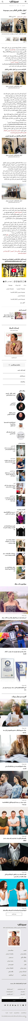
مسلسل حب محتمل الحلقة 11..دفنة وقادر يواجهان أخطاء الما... (10, 474)
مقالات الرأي (22, 391)
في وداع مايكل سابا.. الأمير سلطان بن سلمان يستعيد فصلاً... (9, 487)
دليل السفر (23, 975)
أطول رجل (22, 303)
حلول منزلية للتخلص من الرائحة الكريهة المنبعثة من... (10, 569)
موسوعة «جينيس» (21, 289)
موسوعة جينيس (10, 289)
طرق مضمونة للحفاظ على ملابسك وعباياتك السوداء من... (9, 527)
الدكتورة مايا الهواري (11, 414)
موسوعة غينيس (21, 296)
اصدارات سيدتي (22, 971)
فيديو (25, 950)
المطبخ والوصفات (9, 991)
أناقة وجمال (23, 994)
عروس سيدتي (23, 968)
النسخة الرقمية (14, 357)
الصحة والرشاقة (9, 989)
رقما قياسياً (12, 50)
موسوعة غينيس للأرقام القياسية (18, 299)
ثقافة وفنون (13, 446)
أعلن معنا (11, 1012)
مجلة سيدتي (10, 950)
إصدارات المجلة (14, 328)
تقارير (25, 964)
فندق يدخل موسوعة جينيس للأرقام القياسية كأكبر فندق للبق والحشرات (15, 132)
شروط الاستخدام (23, 1012)
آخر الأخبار (11, 975)
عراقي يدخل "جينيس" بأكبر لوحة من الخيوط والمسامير (14, 252)
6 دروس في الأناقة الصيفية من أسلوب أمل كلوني (9, 513)
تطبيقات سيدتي (9, 968)
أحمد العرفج (13, 426)
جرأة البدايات (22, 382)
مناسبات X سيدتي (9, 954)
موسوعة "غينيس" (14, 62)
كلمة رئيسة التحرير (15, 365)
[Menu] (25, 1)
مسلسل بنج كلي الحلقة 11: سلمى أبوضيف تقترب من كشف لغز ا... (10, 499)
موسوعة (10, 285)
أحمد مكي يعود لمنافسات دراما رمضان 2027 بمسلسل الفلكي (9, 462)
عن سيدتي (11, 957)
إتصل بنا (7, 1012)
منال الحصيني (12, 434)
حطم (7, 235)
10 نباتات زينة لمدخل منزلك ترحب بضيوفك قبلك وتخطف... (10, 541)
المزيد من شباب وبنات (19, 696)
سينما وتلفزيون (12, 471)
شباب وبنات (17, 285)
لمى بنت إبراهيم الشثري (10, 395)
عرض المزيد (14, 914)
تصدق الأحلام (22, 376)
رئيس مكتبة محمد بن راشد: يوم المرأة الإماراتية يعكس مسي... (9, 449)
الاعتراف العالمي (18, 212)
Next (3, 26)
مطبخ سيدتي (23, 954)
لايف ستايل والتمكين (21, 989)
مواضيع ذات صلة (20, 584)
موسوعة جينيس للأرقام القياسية (18, 292)
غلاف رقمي (10, 971)
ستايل (25, 961)
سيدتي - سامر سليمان (21, 17)
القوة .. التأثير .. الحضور (21, 370)
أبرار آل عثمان (12, 405)
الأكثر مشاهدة (21, 510)
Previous (24, 26)
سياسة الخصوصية (16, 1012)
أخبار (14, 483)
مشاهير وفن (23, 991)
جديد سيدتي (21, 443)
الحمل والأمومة (9, 994)
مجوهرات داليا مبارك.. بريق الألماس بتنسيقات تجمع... (9, 554)
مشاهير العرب (12, 458)
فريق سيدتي (10, 964)
